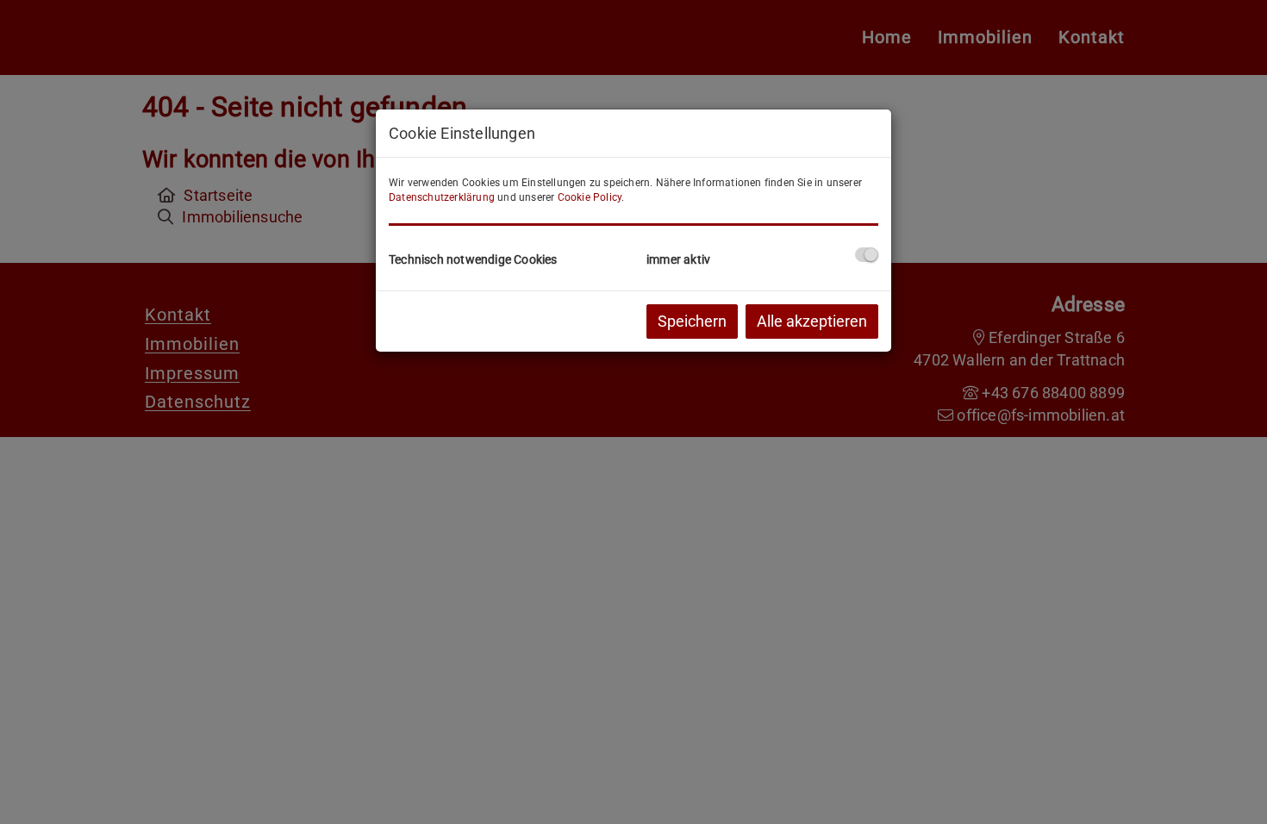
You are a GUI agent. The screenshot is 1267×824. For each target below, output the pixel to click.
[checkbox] (866, 254)
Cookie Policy (590, 197)
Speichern (692, 321)
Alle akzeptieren (812, 321)
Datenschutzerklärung (442, 197)
